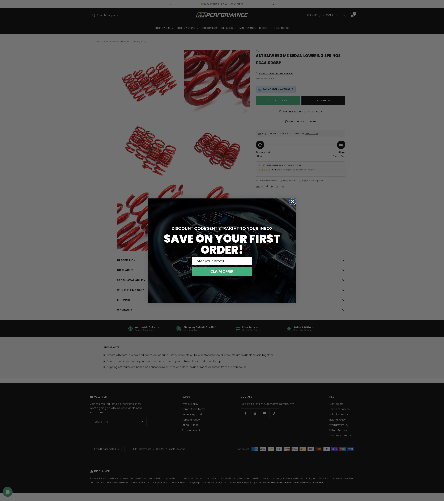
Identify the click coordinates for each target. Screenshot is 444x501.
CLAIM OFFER (222, 271)
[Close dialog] (292, 201)
